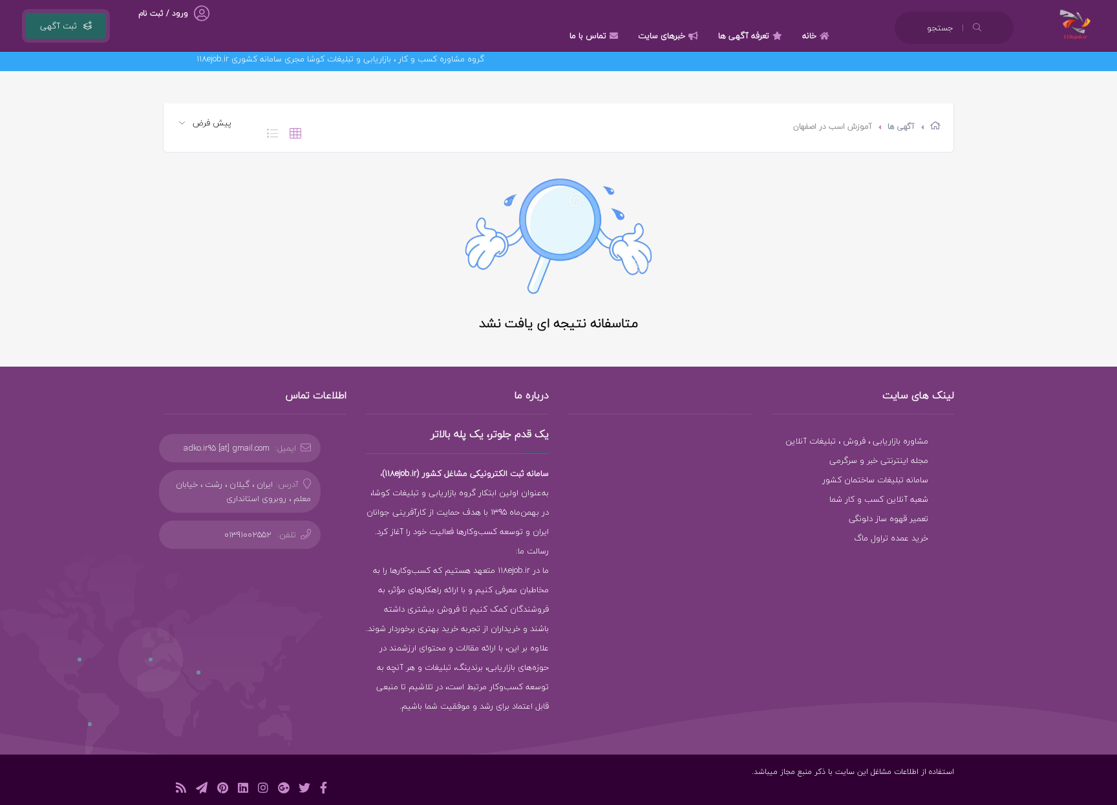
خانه (809, 35)
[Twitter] (304, 790)
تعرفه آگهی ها (743, 35)
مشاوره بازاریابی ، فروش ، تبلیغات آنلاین (856, 441)
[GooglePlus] (283, 790)
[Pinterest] (222, 790)
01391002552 (247, 535)
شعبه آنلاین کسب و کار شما (878, 499)
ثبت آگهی (58, 26)
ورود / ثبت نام (163, 13)
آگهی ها (901, 126)
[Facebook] (323, 790)
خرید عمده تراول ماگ (891, 538)
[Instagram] (263, 790)
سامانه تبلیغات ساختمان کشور (875, 480)
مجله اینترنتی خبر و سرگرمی (878, 460)
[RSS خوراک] (181, 790)
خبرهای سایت (661, 35)
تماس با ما (587, 35)
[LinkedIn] (243, 790)
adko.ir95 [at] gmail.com (227, 448)
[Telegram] (201, 790)
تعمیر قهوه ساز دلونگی (888, 518)
